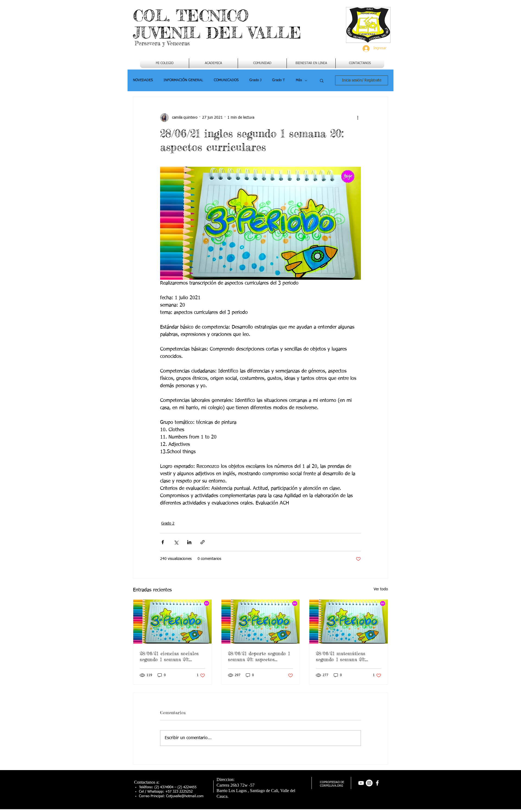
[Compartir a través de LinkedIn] (189, 542)
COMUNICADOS (226, 80)
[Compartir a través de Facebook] (162, 542)
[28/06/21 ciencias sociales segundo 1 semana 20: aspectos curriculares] (172, 622)
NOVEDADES (143, 80)
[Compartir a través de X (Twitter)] (176, 542)
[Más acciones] (357, 117)
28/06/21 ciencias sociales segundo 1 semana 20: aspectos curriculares (169, 656)
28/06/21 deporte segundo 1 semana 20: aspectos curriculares (259, 656)
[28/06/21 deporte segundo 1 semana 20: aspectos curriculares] (260, 622)
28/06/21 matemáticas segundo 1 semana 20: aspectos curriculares (340, 656)
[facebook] (377, 783)
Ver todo (381, 589)
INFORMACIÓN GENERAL (183, 80)
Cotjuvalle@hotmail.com (185, 796)
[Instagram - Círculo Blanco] (369, 783)
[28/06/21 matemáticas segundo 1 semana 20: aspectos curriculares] (348, 622)
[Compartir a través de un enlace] (202, 542)
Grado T (278, 80)
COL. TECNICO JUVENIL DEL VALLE (217, 24)
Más (299, 80)
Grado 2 (167, 523)
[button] (213, 63)
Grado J (255, 80)
